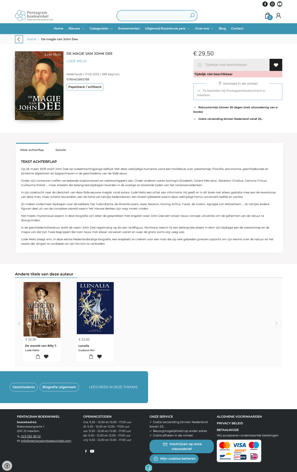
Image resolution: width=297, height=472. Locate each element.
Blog (222, 28)
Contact (237, 28)
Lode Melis (76, 61)
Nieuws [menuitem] (74, 28)
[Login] (278, 16)
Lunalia (83, 346)
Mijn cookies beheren (177, 458)
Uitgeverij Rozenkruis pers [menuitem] (165, 28)
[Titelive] (148, 467)
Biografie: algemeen (59, 387)
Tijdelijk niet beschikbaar (225, 65)
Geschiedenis (24, 387)
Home (58, 28)
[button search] (192, 15)
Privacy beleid (230, 423)
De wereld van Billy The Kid (45, 346)
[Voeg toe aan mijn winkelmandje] (37, 356)
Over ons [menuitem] (202, 28)
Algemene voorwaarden (239, 416)
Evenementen (129, 28)
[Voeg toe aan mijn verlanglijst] (276, 65)
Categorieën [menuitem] (99, 28)
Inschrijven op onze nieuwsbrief (185, 446)
